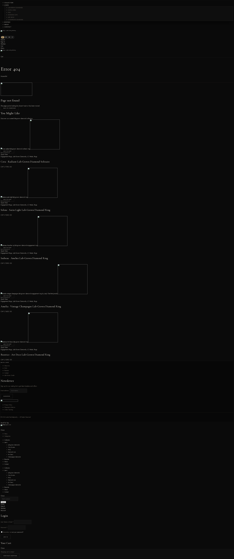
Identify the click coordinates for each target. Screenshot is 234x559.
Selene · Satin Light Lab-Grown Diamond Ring (25, 210)
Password (4, 527)
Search (3, 502)
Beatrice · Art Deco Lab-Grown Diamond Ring (25, 354)
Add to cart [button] (7, 151)
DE (6, 37)
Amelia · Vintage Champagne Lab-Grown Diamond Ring (31, 306)
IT (12, 37)
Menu (2, 48)
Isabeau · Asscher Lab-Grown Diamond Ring (24, 258)
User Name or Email (7, 522)
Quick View (4, 154)
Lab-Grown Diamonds (19, 156)
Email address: (5, 391)
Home (2, 76)
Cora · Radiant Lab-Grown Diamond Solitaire (25, 161)
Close (2, 430)
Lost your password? (17, 532)
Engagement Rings (6, 156)
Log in (5, 537)
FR (9, 37)
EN (2, 37)
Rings (35, 156)
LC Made (30, 156)
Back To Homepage (9, 108)
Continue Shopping (10, 555)
